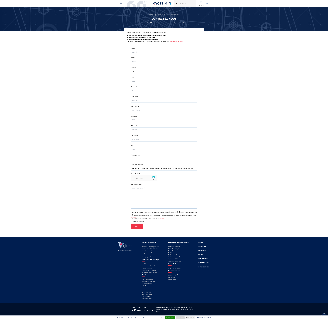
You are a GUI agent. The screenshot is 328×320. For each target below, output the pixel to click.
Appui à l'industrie (173, 264)
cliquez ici (162, 218)
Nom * (133, 77)
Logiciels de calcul (147, 294)
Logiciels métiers (146, 292)
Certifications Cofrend (174, 261)
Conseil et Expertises (147, 251)
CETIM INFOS (202, 250)
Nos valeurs (171, 277)
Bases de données (147, 298)
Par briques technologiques (150, 266)
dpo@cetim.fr (134, 217)
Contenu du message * (137, 184)
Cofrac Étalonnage (173, 249)
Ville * (132, 145)
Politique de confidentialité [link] (204, 317)
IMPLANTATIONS (203, 259)
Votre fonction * (135, 106)
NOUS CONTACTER (203, 267)
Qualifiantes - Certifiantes (149, 270)
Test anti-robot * (136, 173)
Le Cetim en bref (173, 275)
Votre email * (135, 96)
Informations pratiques (176, 41)
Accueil (150, 15)
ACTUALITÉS (202, 246)
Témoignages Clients (148, 257)
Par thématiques (146, 264)
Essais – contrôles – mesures (150, 249)
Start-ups (144, 285)
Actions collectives (147, 283)
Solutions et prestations (149, 242)
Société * (133, 48)
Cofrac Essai (171, 251)
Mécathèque (161, 15)
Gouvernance (172, 279)
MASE (170, 253)
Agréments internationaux (175, 257)
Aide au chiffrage (146, 296)
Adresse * (134, 126)
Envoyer (137, 226)
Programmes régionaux (175, 268)
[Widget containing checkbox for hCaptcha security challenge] (144, 178)
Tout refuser (180, 318)
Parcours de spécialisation (149, 272)
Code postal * (135, 135)
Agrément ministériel (174, 259)
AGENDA (200, 242)
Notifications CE (172, 255)
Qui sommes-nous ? (174, 271)
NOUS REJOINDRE (203, 263)
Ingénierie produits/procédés (150, 247)
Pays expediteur (135, 155)
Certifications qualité (174, 247)
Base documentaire (147, 279)
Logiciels (144, 288)
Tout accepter (170, 318)
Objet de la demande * (137, 164)
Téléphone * (134, 116)
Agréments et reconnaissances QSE (178, 242)
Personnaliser (190, 318)
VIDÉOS (200, 255)
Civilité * (133, 67)
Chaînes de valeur (147, 268)
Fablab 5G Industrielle (148, 255)
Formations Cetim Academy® (150, 259)
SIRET (133, 58)
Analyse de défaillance (148, 253)
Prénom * (134, 87)
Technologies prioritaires (149, 281)
